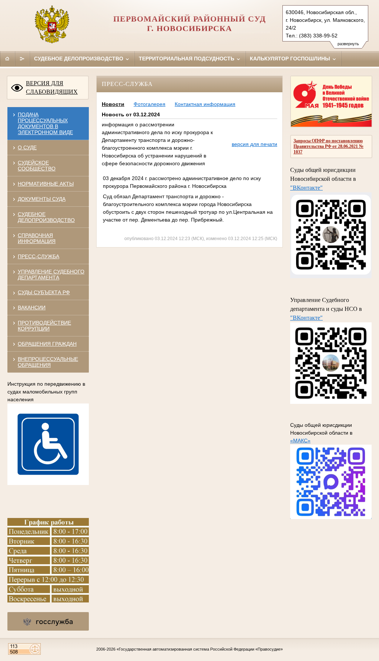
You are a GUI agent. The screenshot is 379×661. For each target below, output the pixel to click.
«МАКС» (300, 441)
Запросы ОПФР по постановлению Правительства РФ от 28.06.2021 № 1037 (328, 146)
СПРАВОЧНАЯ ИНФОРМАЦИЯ (37, 238)
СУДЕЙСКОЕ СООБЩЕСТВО (37, 166)
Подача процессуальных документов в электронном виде (45, 123)
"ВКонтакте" (306, 188)
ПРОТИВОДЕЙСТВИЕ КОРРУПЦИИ (44, 326)
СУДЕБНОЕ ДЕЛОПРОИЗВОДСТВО (46, 217)
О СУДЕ (27, 147)
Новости (113, 104)
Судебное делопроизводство (79, 59)
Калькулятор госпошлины (291, 59)
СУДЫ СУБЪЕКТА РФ (44, 292)
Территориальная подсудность (187, 59)
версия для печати (254, 144)
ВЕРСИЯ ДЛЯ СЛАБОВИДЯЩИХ (52, 87)
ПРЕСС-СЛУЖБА (38, 256)
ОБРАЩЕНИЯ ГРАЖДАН (47, 344)
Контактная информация (205, 104)
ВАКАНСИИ (32, 307)
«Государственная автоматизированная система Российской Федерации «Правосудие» (200, 649)
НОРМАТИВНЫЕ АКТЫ (46, 184)
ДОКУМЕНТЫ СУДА (42, 199)
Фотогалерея (149, 104)
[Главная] (7, 58)
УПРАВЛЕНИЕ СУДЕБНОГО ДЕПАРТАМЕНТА (51, 274)
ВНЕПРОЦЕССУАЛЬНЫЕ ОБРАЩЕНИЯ (48, 362)
